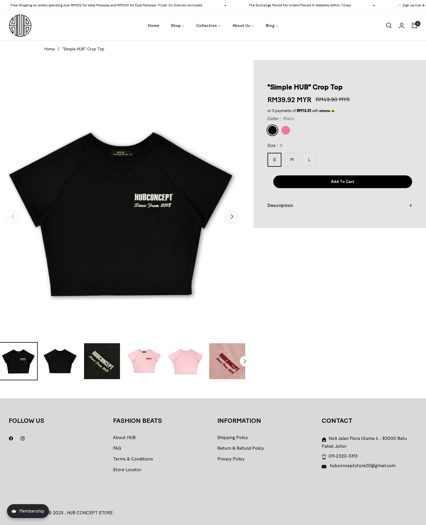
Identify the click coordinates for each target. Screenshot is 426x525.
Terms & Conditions (133, 459)
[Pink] (285, 130)
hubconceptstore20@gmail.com (362, 465)
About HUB (124, 437)
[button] (389, 25)
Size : (275, 145)
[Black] (272, 130)
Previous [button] (12, 216)
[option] (122, 213)
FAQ (117, 448)
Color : (280, 118)
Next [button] (232, 216)
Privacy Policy (231, 459)
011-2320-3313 (343, 456)
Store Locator (127, 469)
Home (49, 49)
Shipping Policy (232, 437)
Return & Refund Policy (240, 448)
